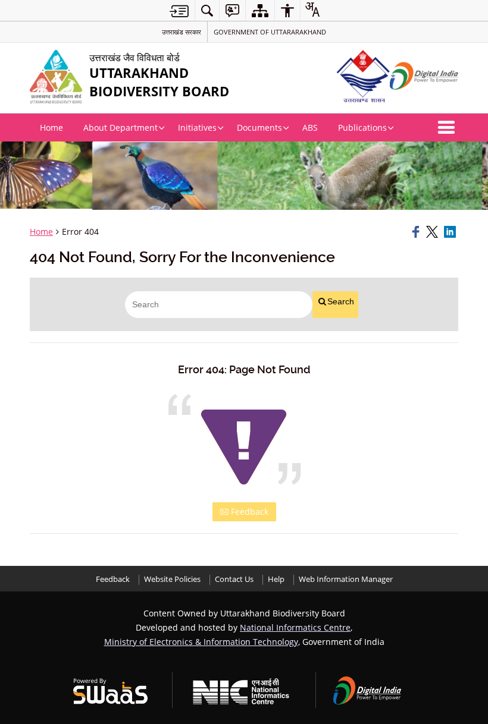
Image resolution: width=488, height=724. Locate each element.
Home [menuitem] (51, 127)
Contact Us (234, 579)
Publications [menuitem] (362, 127)
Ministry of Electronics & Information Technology (201, 641)
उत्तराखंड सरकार (181, 31)
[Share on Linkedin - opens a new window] (451, 232)
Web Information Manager (346, 579)
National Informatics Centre (295, 627)
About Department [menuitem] (120, 127)
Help (276, 579)
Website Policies (172, 579)
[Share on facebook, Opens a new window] (417, 232)
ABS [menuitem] (310, 127)
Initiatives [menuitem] (197, 127)
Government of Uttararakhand (270, 31)
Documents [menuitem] (259, 127)
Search (340, 301)
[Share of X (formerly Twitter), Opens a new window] (433, 232)
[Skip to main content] (179, 11)
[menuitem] (207, 10)
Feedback (248, 511)
